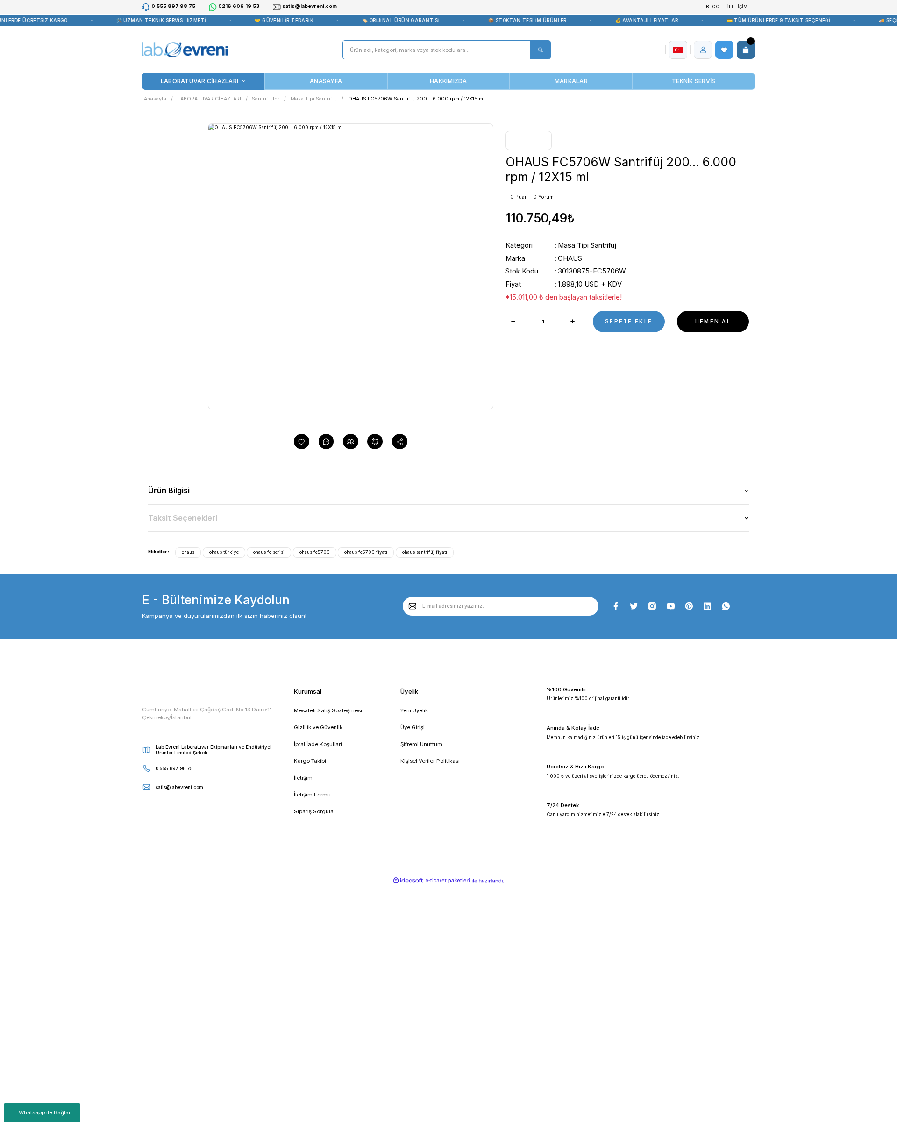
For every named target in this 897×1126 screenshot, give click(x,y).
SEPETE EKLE (628, 321)
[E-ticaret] (447, 880)
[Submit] (413, 606)
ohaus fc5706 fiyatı (365, 552)
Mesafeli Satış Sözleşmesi (328, 710)
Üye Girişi (412, 727)
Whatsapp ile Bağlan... (47, 1112)
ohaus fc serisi (269, 552)
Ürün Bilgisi (169, 490)
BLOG (712, 6)
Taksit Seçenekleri (182, 518)
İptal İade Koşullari (318, 744)
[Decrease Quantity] (513, 321)
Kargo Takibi (310, 761)
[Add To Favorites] (301, 441)
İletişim (303, 778)
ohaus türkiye (224, 552)
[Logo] (185, 50)
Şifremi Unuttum (421, 744)
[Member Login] (703, 50)
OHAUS (570, 258)
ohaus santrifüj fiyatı (424, 552)
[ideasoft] (408, 880)
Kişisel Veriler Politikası (430, 761)
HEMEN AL (713, 321)
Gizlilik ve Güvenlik (318, 727)
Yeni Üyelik (414, 710)
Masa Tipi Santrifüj (587, 245)
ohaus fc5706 (314, 552)
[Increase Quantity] (573, 321)
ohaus (188, 552)
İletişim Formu (312, 794)
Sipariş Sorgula (314, 811)
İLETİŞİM (737, 6)
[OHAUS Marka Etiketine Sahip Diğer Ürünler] (528, 140)
